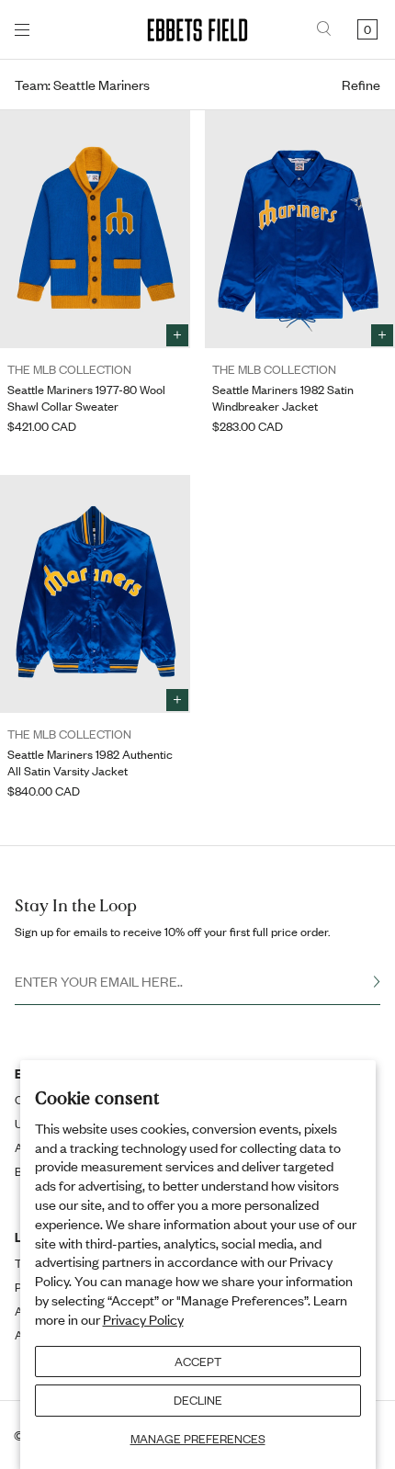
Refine (361, 84)
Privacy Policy (143, 1319)
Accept (198, 1361)
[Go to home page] (197, 29)
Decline (198, 1400)
